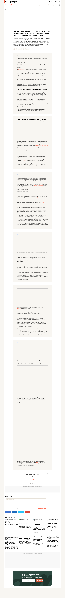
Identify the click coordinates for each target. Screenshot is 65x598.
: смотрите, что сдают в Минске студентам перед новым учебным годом (25, 541)
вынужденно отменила (38, 185)
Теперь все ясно (49, 522)
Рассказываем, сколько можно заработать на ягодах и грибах (38, 542)
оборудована (23, 268)
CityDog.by (28, 473)
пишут (44, 177)
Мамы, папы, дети (8, 539)
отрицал (42, 101)
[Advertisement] (32, 489)
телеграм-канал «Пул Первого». (41, 145)
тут (37, 462)
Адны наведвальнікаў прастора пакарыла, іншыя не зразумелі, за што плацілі (53, 544)
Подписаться (40, 580)
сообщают (19, 308)
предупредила (39, 218)
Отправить (42, 508)
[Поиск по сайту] (56, 1)
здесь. (38, 474)
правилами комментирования (22, 508)
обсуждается (43, 324)
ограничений (44, 330)
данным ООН (21, 69)
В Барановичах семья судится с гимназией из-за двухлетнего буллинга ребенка (11, 545)
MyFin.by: (45, 363)
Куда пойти (7, 521)
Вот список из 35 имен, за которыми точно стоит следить (25, 527)
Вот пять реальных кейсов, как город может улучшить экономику (52, 527)
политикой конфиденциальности (28, 507)
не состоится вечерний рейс (32, 197)
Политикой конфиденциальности (37, 582)
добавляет (24, 160)
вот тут (43, 202)
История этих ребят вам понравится (39, 528)
